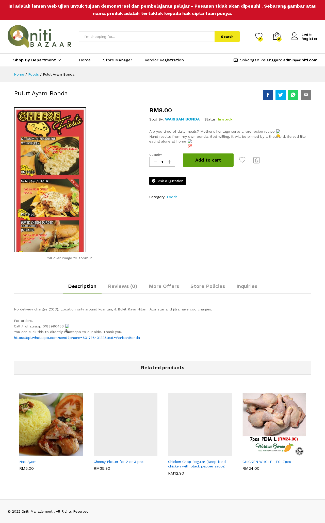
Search (227, 36)
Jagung (25, 461)
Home (85, 60)
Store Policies (207, 286)
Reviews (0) (122, 286)
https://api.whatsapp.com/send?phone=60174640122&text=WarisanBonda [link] (77, 338)
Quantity (155, 154)
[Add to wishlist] (243, 160)
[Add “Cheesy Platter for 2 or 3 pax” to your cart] (108, 453)
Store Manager (117, 60)
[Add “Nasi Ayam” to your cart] (33, 453)
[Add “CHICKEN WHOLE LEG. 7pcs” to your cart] (257, 453)
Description (82, 286)
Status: (210, 119)
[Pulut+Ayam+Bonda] (280, 95)
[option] (51, 431)
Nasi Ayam (28, 471)
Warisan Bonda (182, 119)
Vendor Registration (164, 60)
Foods (172, 197)
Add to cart (208, 160)
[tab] (82, 288)
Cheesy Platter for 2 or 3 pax (118, 471)
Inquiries (246, 286)
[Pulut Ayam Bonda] (268, 95)
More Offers (164, 286)
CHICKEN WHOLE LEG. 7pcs (266, 471)
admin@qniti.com (300, 60)
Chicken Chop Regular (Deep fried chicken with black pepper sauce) (197, 473)
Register (309, 39)
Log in (307, 34)
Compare (256, 160)
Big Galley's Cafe (108, 461)
